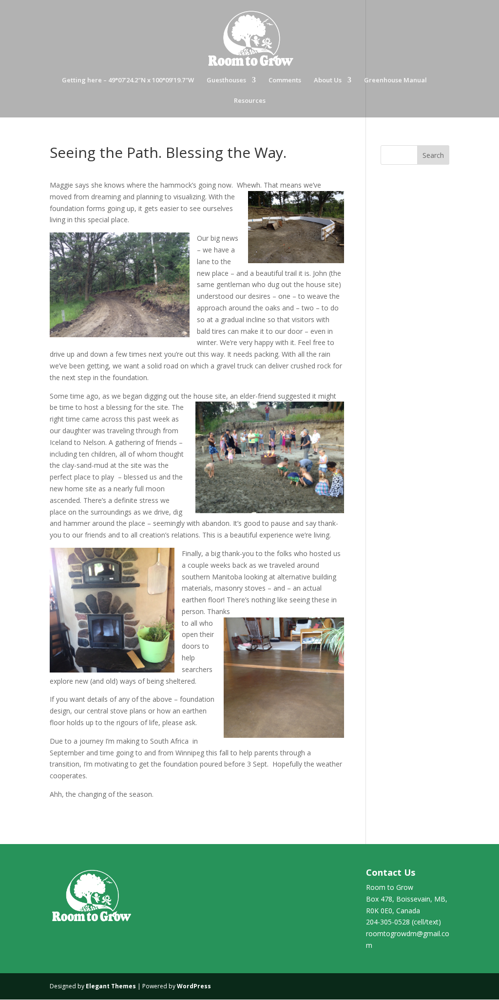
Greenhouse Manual (395, 80)
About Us (328, 80)
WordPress (194, 986)
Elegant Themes (111, 986)
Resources (250, 101)
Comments (285, 80)
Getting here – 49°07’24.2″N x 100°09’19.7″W (128, 80)
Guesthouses (226, 80)
